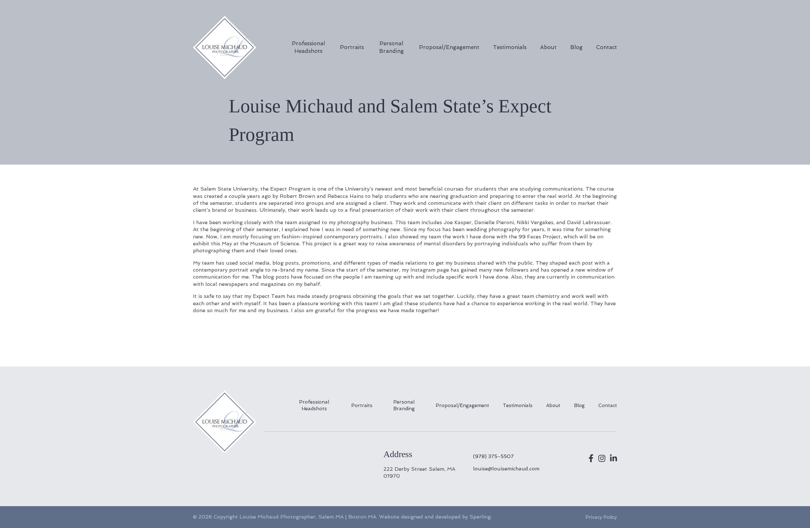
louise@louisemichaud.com (506, 469)
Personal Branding (391, 47)
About (548, 47)
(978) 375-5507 (493, 456)
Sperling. (481, 517)
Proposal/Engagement (449, 47)
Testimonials (509, 47)
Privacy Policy (601, 517)
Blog (576, 47)
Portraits (352, 47)
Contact (606, 47)
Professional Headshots (308, 47)
